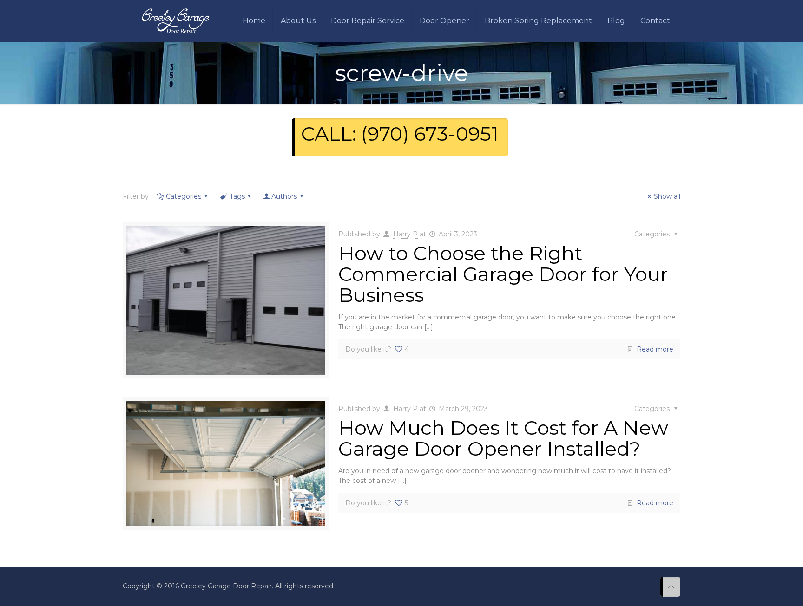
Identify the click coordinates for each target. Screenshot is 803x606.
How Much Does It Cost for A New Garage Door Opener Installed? (503, 438)
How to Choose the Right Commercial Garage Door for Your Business (503, 274)
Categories (183, 196)
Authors (284, 196)
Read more (655, 349)
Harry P (405, 234)
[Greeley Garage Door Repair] (175, 21)
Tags (237, 196)
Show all (667, 196)
